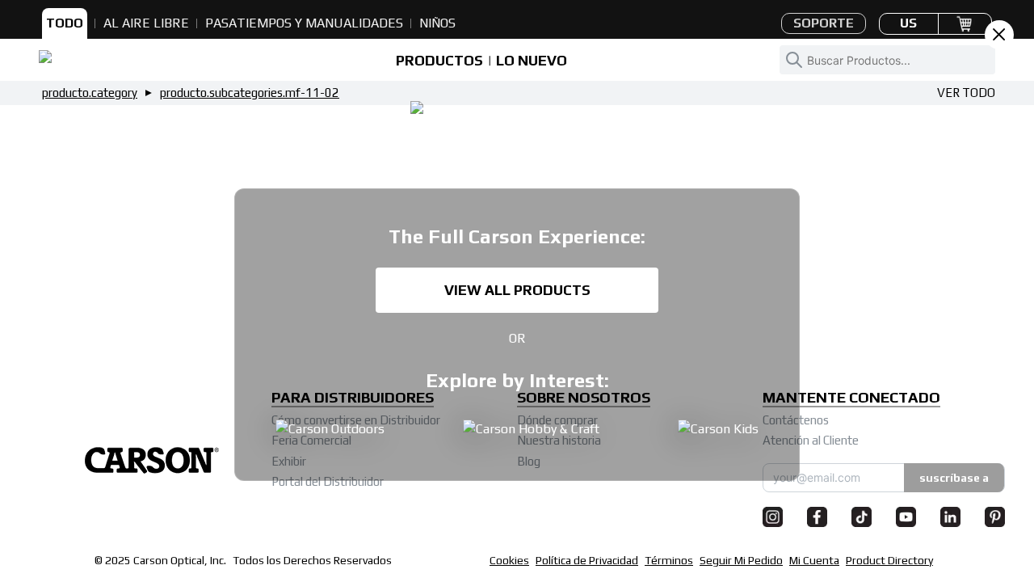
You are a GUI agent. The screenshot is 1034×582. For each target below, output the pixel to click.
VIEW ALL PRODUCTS (517, 289)
